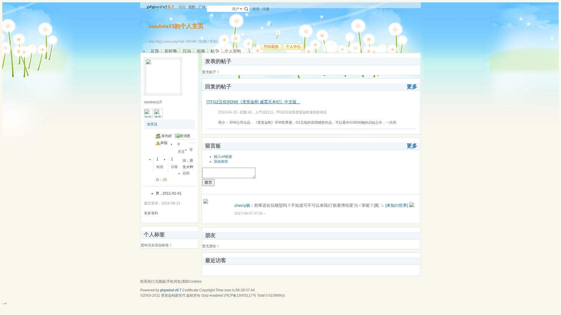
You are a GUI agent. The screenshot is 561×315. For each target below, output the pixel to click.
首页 (154, 51)
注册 (265, 9)
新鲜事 (171, 51)
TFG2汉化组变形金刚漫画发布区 (301, 112)
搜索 (246, 8)
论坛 (182, 7)
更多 (412, 87)
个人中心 (293, 46)
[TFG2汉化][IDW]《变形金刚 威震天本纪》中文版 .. (253, 101)
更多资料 (151, 213)
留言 (208, 182)
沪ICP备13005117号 (240, 295)
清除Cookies (191, 281)
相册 (201, 51)
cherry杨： (244, 205)
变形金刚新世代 (173, 295)
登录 (255, 9)
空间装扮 (271, 46)
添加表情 (221, 162)
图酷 (191, 7)
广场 (201, 7)
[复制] (213, 41)
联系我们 (147, 281)
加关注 (152, 124)
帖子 (215, 51)
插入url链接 (223, 157)
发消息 (185, 136)
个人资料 (233, 51)
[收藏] (202, 41)
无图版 (160, 281)
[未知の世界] (396, 205)
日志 (187, 51)
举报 (163, 143)
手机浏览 (174, 281)
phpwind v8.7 (170, 290)
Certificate (190, 290)
